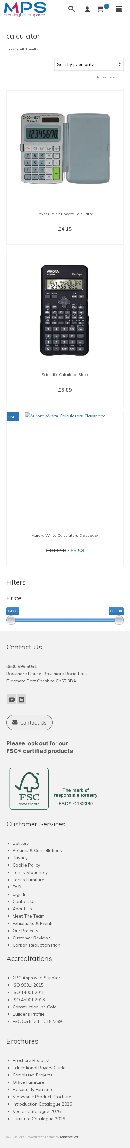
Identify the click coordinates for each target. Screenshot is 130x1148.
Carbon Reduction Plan (36, 945)
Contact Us (24, 901)
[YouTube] (11, 699)
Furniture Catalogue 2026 (39, 1118)
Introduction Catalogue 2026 (42, 1104)
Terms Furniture (28, 879)
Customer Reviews (31, 938)
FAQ (17, 887)
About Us (22, 909)
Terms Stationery (30, 872)
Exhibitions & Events (33, 923)
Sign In (20, 894)
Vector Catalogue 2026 (37, 1111)
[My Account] (87, 9)
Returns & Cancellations (37, 850)
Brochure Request (31, 1060)
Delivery (21, 843)
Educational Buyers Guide (39, 1067)
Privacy (20, 858)
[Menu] (119, 9)
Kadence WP (69, 1137)
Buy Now (65, 239)
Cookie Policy (26, 865)
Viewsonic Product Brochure (42, 1097)
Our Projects (25, 930)
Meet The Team (28, 916)
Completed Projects (33, 1075)
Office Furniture (28, 1082)
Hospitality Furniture (33, 1089)
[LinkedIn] (21, 699)
